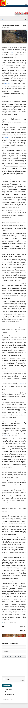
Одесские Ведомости (7, 19)
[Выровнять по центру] (13, 656)
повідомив (6, 435)
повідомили (7, 83)
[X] (3, 626)
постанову (21, 383)
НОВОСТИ (16, 19)
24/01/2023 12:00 (5, 27)
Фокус (12, 52)
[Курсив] (5, 656)
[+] (21, 626)
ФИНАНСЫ (13, 622)
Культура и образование (9, 9)
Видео (25, 9)
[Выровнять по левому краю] (11, 656)
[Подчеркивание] (8, 656)
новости (13, 6)
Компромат (19, 9)
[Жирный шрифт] (3, 656)
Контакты (9, 11)
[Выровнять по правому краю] (15, 656)
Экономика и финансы (8, 7)
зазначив (5, 137)
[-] (24, 626)
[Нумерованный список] (21, 656)
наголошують (11, 68)
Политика (19, 6)
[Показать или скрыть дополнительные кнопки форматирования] (24, 656)
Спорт (17, 7)
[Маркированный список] (18, 656)
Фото (4, 11)
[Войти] (7, 4)
